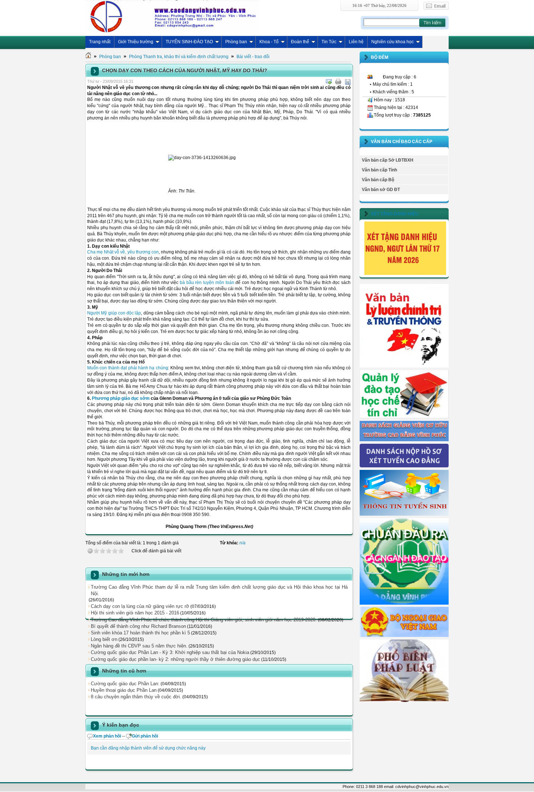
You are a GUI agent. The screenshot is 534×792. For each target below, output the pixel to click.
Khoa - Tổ (269, 41)
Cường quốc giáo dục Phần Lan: (125, 683)
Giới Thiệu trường (135, 41)
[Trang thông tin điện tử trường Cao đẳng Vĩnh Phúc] (172, 16)
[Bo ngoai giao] (404, 635)
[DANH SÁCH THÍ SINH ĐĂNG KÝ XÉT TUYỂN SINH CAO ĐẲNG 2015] (404, 465)
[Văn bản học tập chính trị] (404, 366)
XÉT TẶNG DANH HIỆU (394, 213)
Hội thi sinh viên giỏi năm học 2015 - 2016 (135, 613)
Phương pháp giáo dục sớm (121, 398)
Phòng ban (236, 41)
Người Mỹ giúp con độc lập (114, 313)
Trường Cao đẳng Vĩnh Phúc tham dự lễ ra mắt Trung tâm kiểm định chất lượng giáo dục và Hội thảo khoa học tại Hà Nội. (219, 590)
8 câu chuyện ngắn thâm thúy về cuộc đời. (136, 696)
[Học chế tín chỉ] (404, 416)
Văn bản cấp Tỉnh (379, 169)
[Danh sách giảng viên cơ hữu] (404, 439)
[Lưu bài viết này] (348, 82)
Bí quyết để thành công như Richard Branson (138, 626)
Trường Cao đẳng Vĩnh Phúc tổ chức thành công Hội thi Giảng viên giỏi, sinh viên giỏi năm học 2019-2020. (204, 619)
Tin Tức (328, 41)
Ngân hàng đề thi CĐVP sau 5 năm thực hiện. (139, 646)
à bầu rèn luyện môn (204, 282)
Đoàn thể (300, 41)
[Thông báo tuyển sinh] (404, 514)
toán (230, 282)
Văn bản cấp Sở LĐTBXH (387, 160)
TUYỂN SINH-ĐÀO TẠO (189, 41)
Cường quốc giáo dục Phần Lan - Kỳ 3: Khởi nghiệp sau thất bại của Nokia (170, 652)
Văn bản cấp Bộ (378, 179)
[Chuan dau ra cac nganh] (404, 603)
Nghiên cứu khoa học (392, 41)
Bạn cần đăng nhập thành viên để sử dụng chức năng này (148, 748)
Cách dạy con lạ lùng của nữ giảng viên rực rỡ (140, 606)
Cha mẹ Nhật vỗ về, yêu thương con (123, 252)
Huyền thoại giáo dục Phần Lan (124, 690)
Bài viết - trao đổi (253, 56)
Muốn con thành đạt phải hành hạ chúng (127, 367)
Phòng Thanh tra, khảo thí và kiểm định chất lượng (178, 56)
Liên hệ (356, 41)
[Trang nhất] (88, 56)
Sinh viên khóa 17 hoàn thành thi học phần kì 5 (140, 632)
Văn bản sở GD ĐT (381, 189)
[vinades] (404, 700)
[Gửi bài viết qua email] (329, 82)
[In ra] (338, 82)
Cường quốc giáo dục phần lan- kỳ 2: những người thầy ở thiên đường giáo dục (175, 659)
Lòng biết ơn (104, 639)
